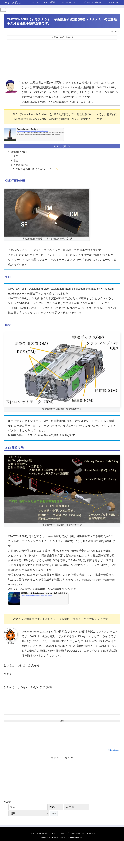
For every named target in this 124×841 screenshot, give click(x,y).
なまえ (8, 673)
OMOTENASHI (19, 152)
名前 (15, 156)
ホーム (31, 833)
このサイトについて (57, 833)
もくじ (58, 146)
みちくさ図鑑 (42, 833)
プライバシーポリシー (75, 833)
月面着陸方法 (20, 165)
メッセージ (91, 833)
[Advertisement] (62, 59)
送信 (62, 721)
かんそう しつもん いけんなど (28, 687)
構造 (15, 160)
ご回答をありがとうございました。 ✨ (37, 169)
